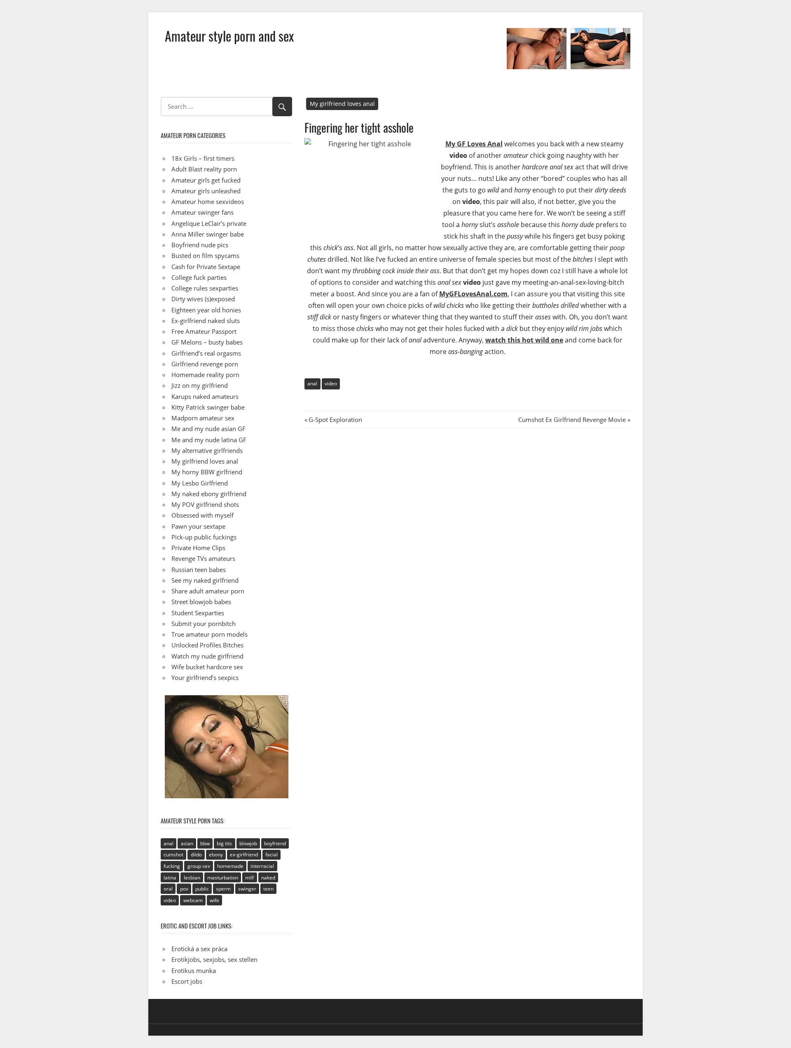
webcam (193, 900)
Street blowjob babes (201, 602)
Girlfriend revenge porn (204, 364)
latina (170, 877)
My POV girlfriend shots (205, 504)
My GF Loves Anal (474, 143)
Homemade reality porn (205, 374)
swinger (247, 888)
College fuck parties (199, 277)
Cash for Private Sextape (205, 267)
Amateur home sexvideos (207, 201)
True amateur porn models (209, 634)
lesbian (192, 877)
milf (249, 877)
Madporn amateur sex (202, 418)
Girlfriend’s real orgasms (206, 353)
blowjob (248, 843)
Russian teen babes (198, 569)
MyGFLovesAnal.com (473, 293)
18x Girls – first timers (202, 158)
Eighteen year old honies (206, 310)
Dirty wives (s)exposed (203, 299)
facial (271, 854)
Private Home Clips (198, 548)
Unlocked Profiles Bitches (207, 645)
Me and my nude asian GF (208, 428)
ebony (216, 854)
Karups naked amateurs (205, 396)
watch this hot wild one (524, 340)
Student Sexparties (197, 613)
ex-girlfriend (244, 854)
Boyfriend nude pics (199, 245)
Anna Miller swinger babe (207, 234)
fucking (172, 866)
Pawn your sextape (198, 526)
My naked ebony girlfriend (208, 494)
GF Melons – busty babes (207, 342)
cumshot (173, 854)
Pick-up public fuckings (203, 537)
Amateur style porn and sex (229, 35)
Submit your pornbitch (203, 623)
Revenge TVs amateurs (203, 558)
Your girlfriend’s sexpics (205, 677)
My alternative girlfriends (207, 450)
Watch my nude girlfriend (207, 656)
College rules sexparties (204, 288)
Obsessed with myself (202, 515)
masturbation (222, 877)
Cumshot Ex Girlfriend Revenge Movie (572, 419)
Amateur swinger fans (202, 212)
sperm (223, 888)
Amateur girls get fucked (206, 180)
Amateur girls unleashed (206, 191)
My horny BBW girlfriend (206, 472)
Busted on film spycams (205, 255)
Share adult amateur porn (207, 591)
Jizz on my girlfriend (199, 385)
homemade (230, 866)
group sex (198, 866)
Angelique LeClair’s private (208, 223)
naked (268, 877)
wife (214, 900)
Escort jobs (186, 981)
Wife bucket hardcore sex (207, 667)
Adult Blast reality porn (204, 169)
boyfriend (275, 843)
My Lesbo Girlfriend (199, 483)
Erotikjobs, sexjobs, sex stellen (214, 959)
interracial (262, 866)
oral (168, 888)
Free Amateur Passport (203, 331)
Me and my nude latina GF (208, 440)
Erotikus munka (193, 970)
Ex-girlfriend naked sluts (205, 321)
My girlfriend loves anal (342, 104)
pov (184, 888)
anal (312, 383)
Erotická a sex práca (199, 949)
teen (268, 888)
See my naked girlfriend (205, 580)
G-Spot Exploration (335, 419)
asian (187, 843)
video (331, 383)
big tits (224, 843)
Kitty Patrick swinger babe (208, 407)
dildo (196, 854)
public (202, 888)
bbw (205, 843)
